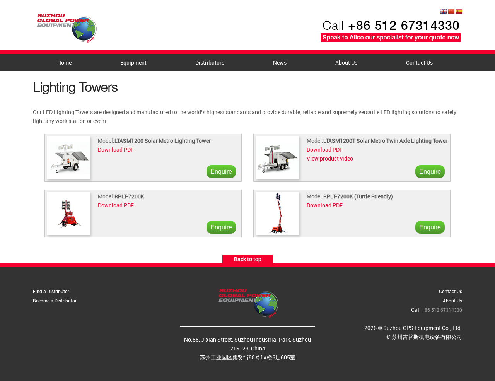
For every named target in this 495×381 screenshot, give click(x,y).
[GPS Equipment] (66, 26)
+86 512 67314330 (442, 310)
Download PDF (116, 149)
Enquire (221, 171)
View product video (330, 158)
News (280, 62)
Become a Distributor (55, 300)
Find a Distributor (51, 291)
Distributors (209, 62)
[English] (443, 11)
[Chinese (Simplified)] (450, 11)
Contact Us (419, 62)
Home (64, 62)
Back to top (247, 259)
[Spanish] (458, 11)
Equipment (133, 62)
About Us (346, 62)
